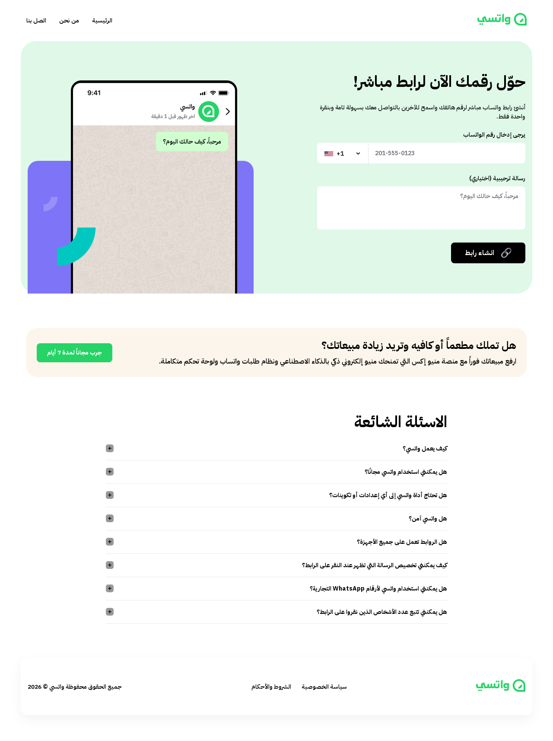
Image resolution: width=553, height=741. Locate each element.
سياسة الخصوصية (324, 686)
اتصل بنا (36, 20)
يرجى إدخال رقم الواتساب (494, 134)
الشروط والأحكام (271, 686)
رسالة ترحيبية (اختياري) (497, 178)
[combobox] (343, 153)
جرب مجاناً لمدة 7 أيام (74, 352)
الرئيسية (102, 20)
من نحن (69, 20)
